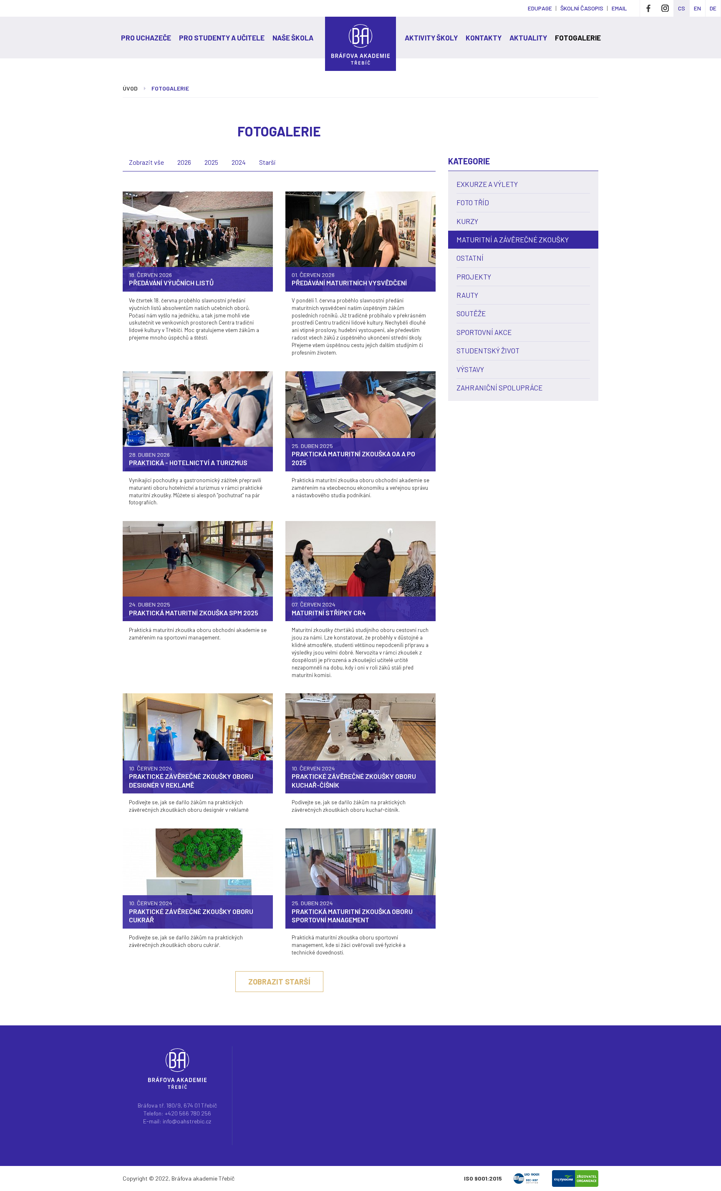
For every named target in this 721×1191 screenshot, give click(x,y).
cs (681, 8)
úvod (130, 88)
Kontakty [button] (484, 37)
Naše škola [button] (292, 37)
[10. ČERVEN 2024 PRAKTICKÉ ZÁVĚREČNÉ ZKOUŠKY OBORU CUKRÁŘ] (198, 877)
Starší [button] (267, 162)
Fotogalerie (578, 37)
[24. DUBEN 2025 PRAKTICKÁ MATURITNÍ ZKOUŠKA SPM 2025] (198, 570)
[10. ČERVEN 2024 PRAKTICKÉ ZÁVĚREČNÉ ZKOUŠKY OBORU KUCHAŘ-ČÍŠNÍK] (360, 742)
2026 (184, 162)
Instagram (665, 8)
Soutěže (471, 313)
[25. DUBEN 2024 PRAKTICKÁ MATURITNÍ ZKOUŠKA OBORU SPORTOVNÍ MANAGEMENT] (360, 877)
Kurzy (467, 221)
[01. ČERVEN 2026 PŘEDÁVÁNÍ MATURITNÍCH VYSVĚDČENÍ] (360, 240)
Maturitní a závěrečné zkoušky (512, 239)
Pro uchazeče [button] (146, 37)
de (713, 8)
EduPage (540, 8)
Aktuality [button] (528, 37)
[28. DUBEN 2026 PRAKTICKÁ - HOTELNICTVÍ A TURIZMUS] (198, 420)
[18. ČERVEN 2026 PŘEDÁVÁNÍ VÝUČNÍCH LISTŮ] (198, 240)
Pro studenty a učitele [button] (222, 37)
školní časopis (581, 8)
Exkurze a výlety (487, 184)
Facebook (648, 8)
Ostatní (470, 258)
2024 (239, 162)
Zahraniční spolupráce (499, 387)
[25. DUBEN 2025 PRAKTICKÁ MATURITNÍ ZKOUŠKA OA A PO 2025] (360, 420)
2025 (211, 162)
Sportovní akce (484, 332)
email (619, 8)
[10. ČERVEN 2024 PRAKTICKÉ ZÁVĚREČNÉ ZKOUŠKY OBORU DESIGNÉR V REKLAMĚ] (198, 742)
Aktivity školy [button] (431, 37)
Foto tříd (472, 202)
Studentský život (487, 350)
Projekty (473, 276)
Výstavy (470, 369)
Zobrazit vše (146, 162)
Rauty (467, 295)
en (697, 8)
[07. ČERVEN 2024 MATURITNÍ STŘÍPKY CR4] (360, 570)
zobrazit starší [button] (279, 981)
